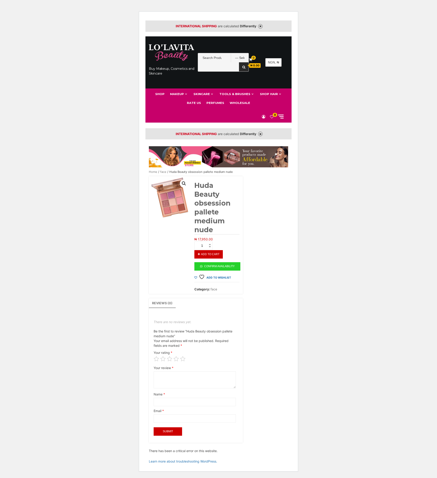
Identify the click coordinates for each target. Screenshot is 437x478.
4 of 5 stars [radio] (176, 359)
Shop (160, 94)
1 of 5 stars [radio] (156, 359)
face (163, 172)
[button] (184, 183)
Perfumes (215, 103)
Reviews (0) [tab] (162, 303)
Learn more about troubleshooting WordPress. (183, 461)
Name (159, 394)
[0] (272, 116)
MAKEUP (177, 94)
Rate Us (194, 103)
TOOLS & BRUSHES (234, 94)
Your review (163, 368)
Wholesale (240, 103)
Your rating (163, 353)
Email (159, 411)
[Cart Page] (250, 59)
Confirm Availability (219, 266)
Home (153, 172)
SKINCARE (201, 94)
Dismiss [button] (260, 26)
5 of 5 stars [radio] (182, 359)
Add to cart (210, 254)
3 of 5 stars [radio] (169, 359)
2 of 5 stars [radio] (163, 359)
